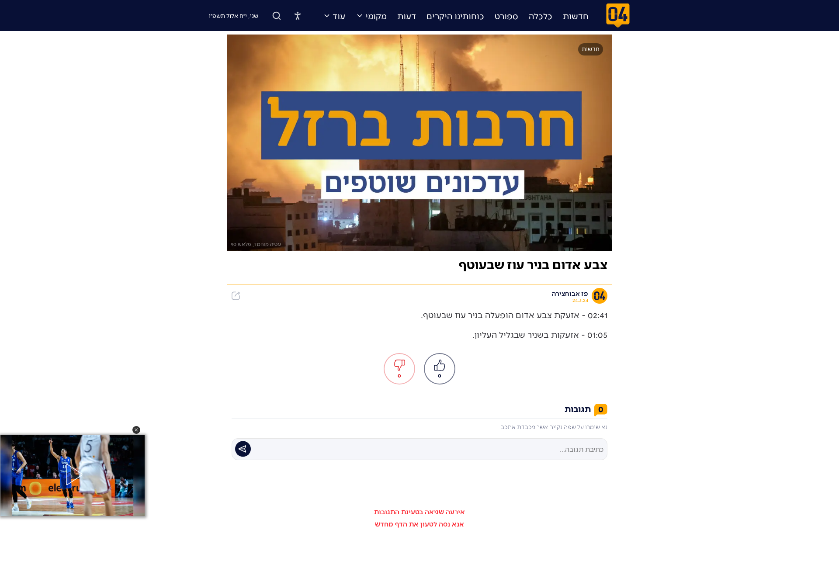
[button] (136, 430)
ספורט (506, 15)
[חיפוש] (276, 16)
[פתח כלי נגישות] (297, 16)
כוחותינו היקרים (455, 15)
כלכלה (540, 15)
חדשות (576, 15)
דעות (406, 15)
